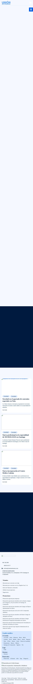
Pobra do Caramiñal (25, 641)
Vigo (21, 658)
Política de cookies (22, 678)
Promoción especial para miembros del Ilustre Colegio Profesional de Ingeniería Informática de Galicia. (16, 619)
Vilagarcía (25, 658)
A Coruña (5, 635)
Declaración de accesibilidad (21, 679)
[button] (31, 9)
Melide (14, 639)
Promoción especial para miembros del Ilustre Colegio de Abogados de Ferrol (16, 615)
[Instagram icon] (6, 676)
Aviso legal (4, 678)
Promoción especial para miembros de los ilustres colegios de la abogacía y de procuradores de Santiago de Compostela (17, 602)
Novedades (13, 396)
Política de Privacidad (12, 678)
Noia (5, 641)
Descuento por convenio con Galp (11, 583)
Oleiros (13, 641)
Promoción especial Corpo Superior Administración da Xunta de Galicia (16, 627)
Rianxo (12, 643)
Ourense (4, 652)
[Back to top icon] (30, 674)
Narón (23, 639)
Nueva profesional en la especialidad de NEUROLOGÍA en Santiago (15, 436)
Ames (11, 637)
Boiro (20, 637)
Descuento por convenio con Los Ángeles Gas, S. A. (15, 585)
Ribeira (17, 643)
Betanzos (16, 637)
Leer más (4, 410)
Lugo (4, 647)
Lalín (17, 658)
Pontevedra (5, 656)
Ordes (17, 641)
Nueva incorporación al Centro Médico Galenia (13, 472)
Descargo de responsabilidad (8, 679)
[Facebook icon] (2, 676)
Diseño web (4, 681)
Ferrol (10, 639)
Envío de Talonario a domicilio (10, 587)
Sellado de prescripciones (9, 590)
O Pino (9, 641)
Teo (22, 645)
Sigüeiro (18, 645)
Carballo (6, 639)
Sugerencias (6, 592)
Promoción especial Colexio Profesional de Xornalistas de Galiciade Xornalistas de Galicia (16, 623)
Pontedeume (7, 643)
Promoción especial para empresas (11, 598)
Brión (24, 637)
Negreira (28, 639)
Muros (19, 639)
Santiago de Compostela (9, 645)
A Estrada (12, 658)
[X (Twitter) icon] (9, 676)
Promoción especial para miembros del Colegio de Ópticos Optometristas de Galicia (17, 607)
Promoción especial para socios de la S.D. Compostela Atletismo (16, 611)
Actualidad (6, 396)
